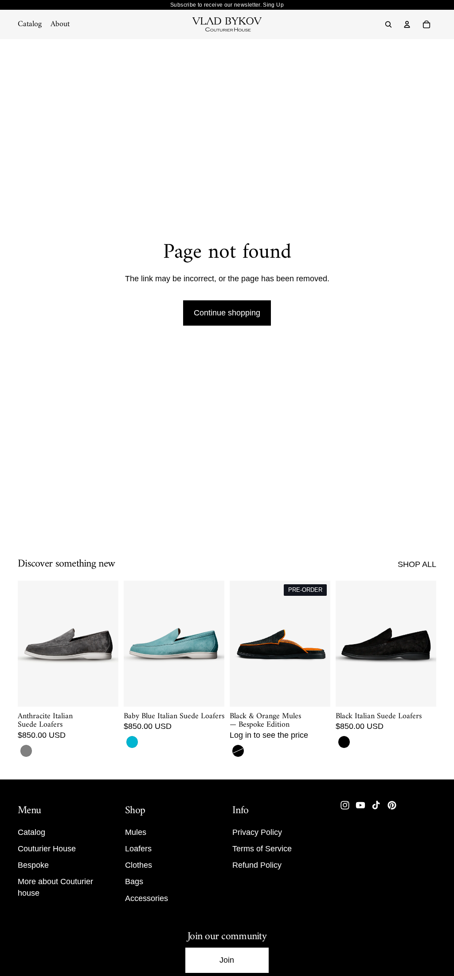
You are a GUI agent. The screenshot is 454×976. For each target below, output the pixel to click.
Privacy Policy (257, 831)
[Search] (388, 24)
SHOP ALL (417, 564)
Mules (135, 831)
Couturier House (47, 848)
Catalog (31, 831)
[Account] (407, 24)
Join (226, 960)
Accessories (146, 897)
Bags (134, 881)
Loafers (138, 848)
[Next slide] (108, 643)
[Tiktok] (376, 805)
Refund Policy (257, 865)
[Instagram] (345, 805)
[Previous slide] (27, 643)
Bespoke (33, 865)
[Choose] (105, 693)
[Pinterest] (392, 805)
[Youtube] (360, 805)
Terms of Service (262, 848)
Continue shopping (227, 312)
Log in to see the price (269, 735)
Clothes (138, 865)
